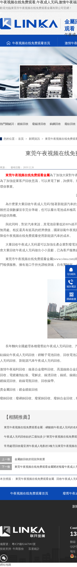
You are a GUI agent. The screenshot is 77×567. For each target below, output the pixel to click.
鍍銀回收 (22, 123)
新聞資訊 (35, 138)
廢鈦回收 (70, 123)
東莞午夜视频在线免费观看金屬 (28, 175)
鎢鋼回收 (55, 123)
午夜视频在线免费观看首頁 (31, 43)
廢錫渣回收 (39, 123)
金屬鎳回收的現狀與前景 (30, 459)
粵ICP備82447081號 (24, 544)
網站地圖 (5, 564)
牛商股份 (18, 548)
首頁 (21, 138)
